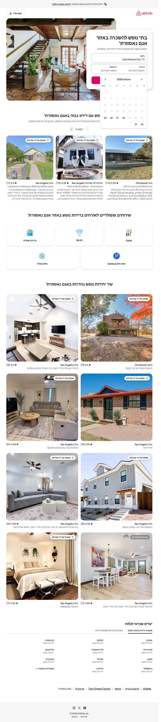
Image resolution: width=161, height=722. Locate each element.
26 (123, 117)
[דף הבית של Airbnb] (144, 13)
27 (117, 117)
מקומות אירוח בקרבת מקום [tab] (140, 630)
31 (136, 124)
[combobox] (119, 59)
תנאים (75, 716)
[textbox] (133, 70)
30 (142, 124)
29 (105, 117)
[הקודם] (86, 129)
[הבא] (71, 129)
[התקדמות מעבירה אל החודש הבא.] (105, 79)
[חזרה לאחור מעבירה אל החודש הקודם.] (142, 79)
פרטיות (83, 716)
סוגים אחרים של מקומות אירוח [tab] (109, 630)
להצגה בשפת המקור (61, 4)
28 (111, 117)
